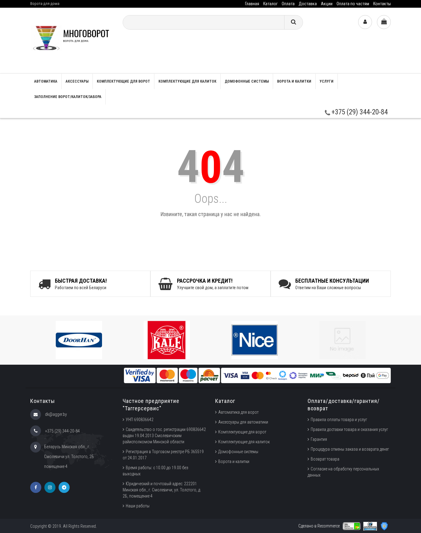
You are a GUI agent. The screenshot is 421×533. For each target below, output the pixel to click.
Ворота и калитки (294, 81)
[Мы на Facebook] (35, 487)
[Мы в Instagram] (49, 487)
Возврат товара (325, 459)
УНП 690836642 (139, 419)
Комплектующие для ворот (123, 81)
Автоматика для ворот (238, 412)
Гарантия (319, 439)
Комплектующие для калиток (187, 81)
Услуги (326, 81)
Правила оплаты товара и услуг (339, 419)
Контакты (382, 3)
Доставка (308, 3)
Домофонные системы (247, 81)
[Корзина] (384, 22)
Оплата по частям (353, 3)
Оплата (288, 3)
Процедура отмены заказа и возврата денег (350, 449)
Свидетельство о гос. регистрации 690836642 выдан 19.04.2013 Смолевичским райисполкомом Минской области (164, 435)
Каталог (270, 3)
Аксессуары (77, 81)
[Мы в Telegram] (64, 487)
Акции (327, 3)
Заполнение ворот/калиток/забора (67, 97)
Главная (252, 3)
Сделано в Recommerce (319, 525)
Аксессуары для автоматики (243, 422)
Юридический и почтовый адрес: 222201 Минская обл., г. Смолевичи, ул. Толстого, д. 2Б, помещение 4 (162, 489)
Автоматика (45, 81)
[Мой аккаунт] (365, 22)
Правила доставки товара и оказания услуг (349, 429)
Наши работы (137, 505)
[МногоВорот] (71, 40)
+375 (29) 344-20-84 (359, 112)
